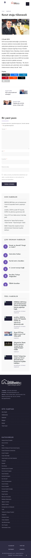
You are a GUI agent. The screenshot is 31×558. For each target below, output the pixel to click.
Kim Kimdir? (4, 478)
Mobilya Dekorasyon (6, 499)
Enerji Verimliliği (5, 455)
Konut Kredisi (5, 483)
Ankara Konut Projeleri (7, 440)
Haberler (8, 11)
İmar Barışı (4, 466)
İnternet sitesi (5, 167)
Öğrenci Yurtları (5, 501)
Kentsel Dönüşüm (6, 476)
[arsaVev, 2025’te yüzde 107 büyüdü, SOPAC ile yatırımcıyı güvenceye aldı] (8, 318)
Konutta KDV (5, 491)
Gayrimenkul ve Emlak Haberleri (9, 458)
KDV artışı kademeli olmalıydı (11, 92)
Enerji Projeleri (5, 453)
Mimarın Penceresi (6, 496)
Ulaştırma (4, 514)
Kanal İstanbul (5, 473)
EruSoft (10, 555)
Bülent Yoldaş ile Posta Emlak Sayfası (11, 448)
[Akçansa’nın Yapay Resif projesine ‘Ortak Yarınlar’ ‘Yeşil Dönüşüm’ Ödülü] (8, 344)
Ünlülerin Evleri (5, 517)
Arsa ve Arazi (5, 442)
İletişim (3, 420)
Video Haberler (5, 519)
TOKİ (3, 509)
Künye (3, 423)
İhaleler (3, 463)
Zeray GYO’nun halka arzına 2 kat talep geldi (19, 334)
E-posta (4, 159)
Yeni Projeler (5, 525)
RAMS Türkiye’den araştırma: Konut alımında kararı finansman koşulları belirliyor (14, 228)
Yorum (4, 129)
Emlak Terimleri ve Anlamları (8, 450)
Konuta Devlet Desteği (7, 489)
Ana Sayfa (4, 412)
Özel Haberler (11, 296)
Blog (3, 445)
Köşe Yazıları (5, 494)
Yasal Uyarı (4, 425)
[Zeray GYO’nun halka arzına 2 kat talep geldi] (8, 333)
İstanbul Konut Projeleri (7, 468)
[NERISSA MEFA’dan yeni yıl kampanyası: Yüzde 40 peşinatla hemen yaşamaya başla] (8, 303)
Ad (3, 151)
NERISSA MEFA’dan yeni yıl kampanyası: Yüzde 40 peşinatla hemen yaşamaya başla (15, 204)
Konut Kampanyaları (6, 481)
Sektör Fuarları (5, 504)
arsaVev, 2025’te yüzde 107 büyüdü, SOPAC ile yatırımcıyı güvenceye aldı (20, 320)
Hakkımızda (5, 414)
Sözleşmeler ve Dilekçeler (8, 507)
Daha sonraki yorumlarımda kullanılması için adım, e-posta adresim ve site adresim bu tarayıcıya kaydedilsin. (14, 177)
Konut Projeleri (5, 486)
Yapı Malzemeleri (6, 522)
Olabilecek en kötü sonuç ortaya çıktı (18, 103)
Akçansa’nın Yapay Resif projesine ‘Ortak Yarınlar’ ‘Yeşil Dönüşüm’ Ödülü (19, 346)
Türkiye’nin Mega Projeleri (8, 512)
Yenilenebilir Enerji (6, 527)
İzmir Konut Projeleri (6, 471)
